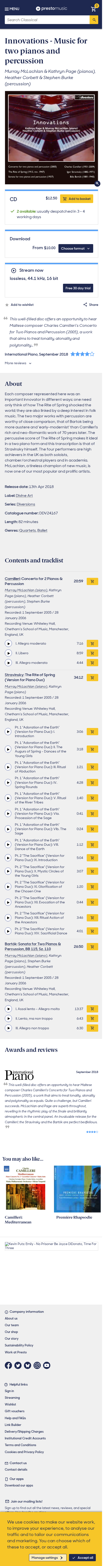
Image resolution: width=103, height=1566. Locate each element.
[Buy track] (92, 643)
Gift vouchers (14, 1411)
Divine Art (24, 495)
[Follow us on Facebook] (9, 1365)
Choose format (73, 248)
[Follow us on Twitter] (19, 1365)
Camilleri (12, 578)
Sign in (9, 1391)
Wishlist (10, 1404)
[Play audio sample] (8, 643)
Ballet (42, 530)
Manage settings (45, 1557)
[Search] (94, 19)
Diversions (26, 504)
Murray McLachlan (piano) (26, 590)
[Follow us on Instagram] (38, 1365)
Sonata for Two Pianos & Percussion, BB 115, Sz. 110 (33, 946)
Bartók (11, 943)
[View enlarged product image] (51, 138)
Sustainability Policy (19, 1345)
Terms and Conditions (20, 1445)
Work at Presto (16, 1352)
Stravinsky (14, 674)
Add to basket (80, 199)
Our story (11, 1339)
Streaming (12, 1398)
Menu (14, 8)
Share (93, 304)
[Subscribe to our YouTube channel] (48, 1365)
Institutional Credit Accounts (25, 1438)
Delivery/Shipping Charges (24, 1432)
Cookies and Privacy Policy (24, 1452)
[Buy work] (92, 581)
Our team (12, 1325)
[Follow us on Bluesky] (29, 1365)
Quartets (27, 530)
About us (11, 1318)
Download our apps (19, 1485)
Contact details (16, 1469)
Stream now (31, 270)
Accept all (85, 1557)
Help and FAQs (15, 1418)
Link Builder (13, 1425)
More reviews (15, 363)
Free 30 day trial (78, 288)
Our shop (11, 1332)
